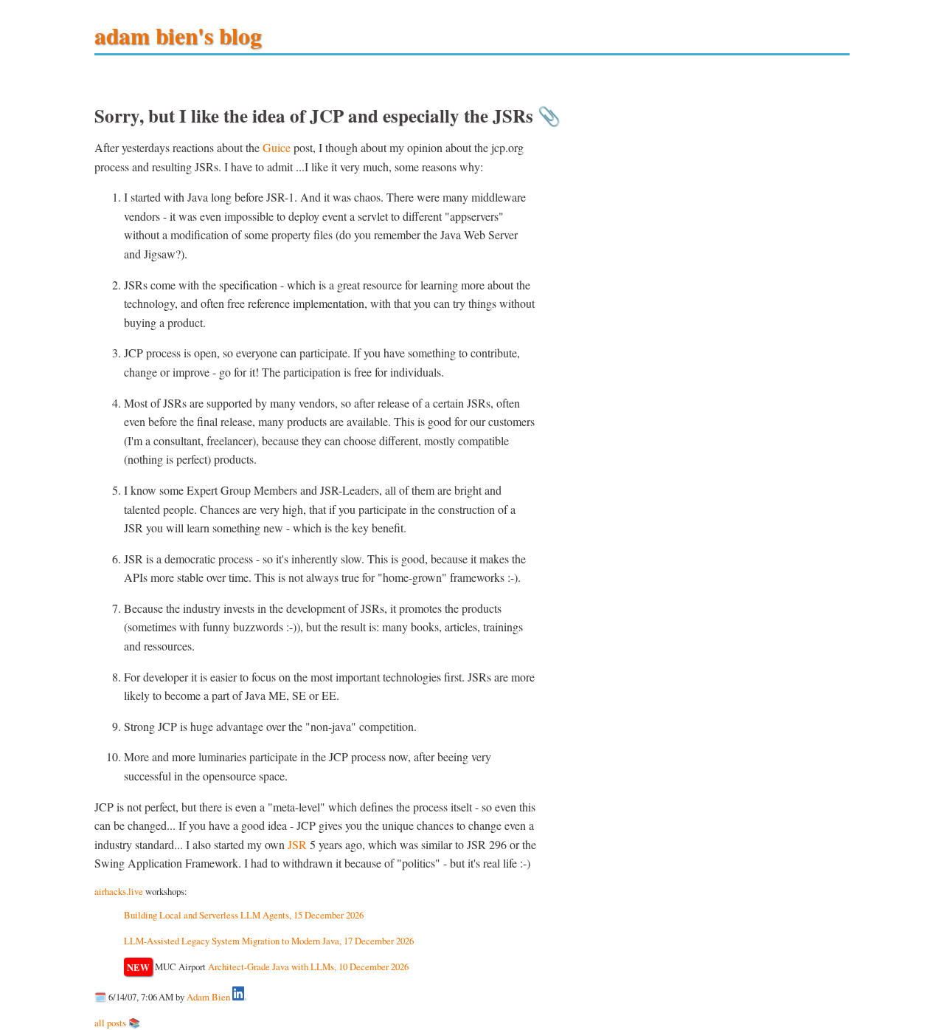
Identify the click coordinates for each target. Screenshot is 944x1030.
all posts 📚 (117, 1022)
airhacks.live (118, 891)
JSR (297, 844)
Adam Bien (208, 996)
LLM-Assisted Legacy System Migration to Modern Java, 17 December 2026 (269, 940)
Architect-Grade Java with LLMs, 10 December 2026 (308, 966)
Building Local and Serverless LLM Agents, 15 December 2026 (244, 914)
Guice (277, 147)
